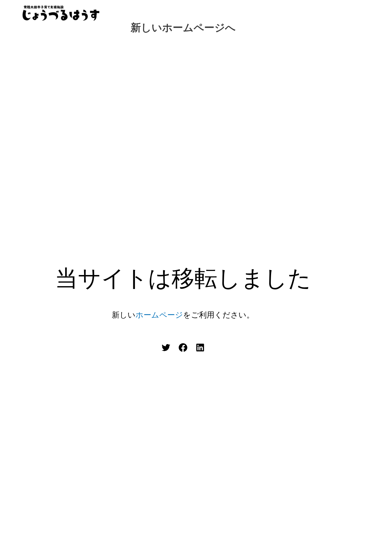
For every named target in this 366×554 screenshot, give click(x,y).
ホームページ (159, 315)
